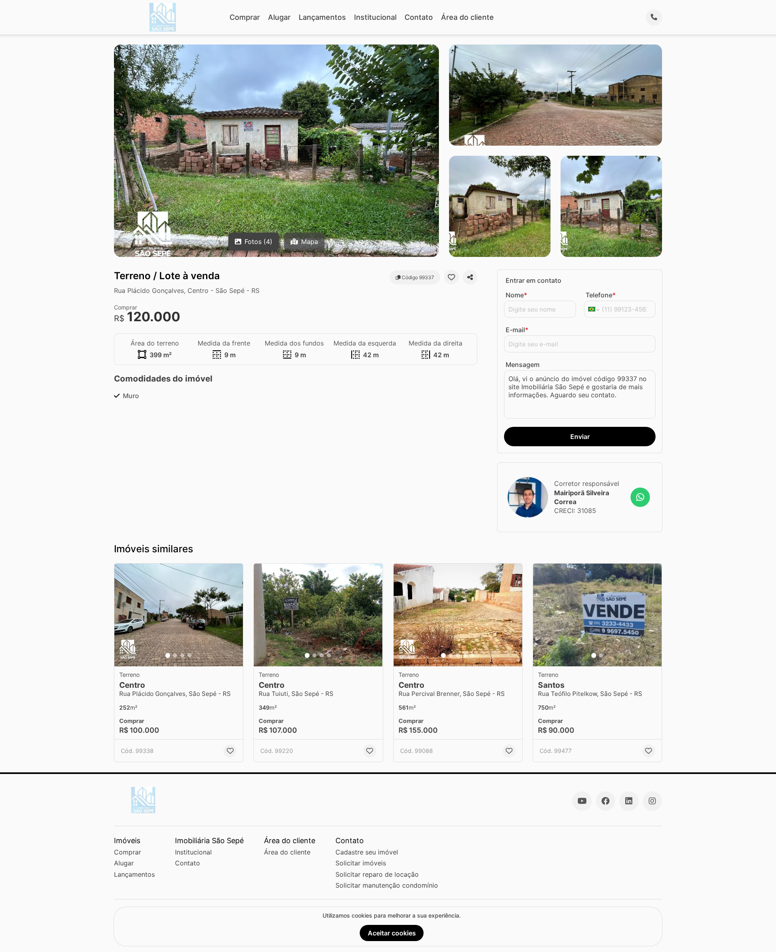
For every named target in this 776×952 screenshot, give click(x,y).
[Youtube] (582, 801)
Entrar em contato (533, 280)
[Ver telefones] (654, 17)
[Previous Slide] (122, 615)
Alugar (279, 17)
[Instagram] (652, 801)
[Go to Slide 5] (472, 655)
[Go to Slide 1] (167, 655)
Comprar (245, 17)
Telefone (601, 295)
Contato (419, 17)
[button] (178, 615)
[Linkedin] (629, 801)
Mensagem (523, 364)
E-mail (517, 330)
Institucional (375, 17)
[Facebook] (605, 801)
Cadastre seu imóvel (366, 852)
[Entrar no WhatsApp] (640, 497)
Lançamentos (322, 17)
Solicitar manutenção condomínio (386, 885)
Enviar (580, 437)
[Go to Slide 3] (182, 655)
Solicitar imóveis (360, 863)
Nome (516, 295)
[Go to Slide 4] (190, 655)
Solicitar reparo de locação (377, 874)
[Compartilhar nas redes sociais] (470, 277)
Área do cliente (467, 17)
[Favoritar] (451, 277)
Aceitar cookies (392, 933)
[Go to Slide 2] (175, 655)
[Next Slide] (234, 615)
